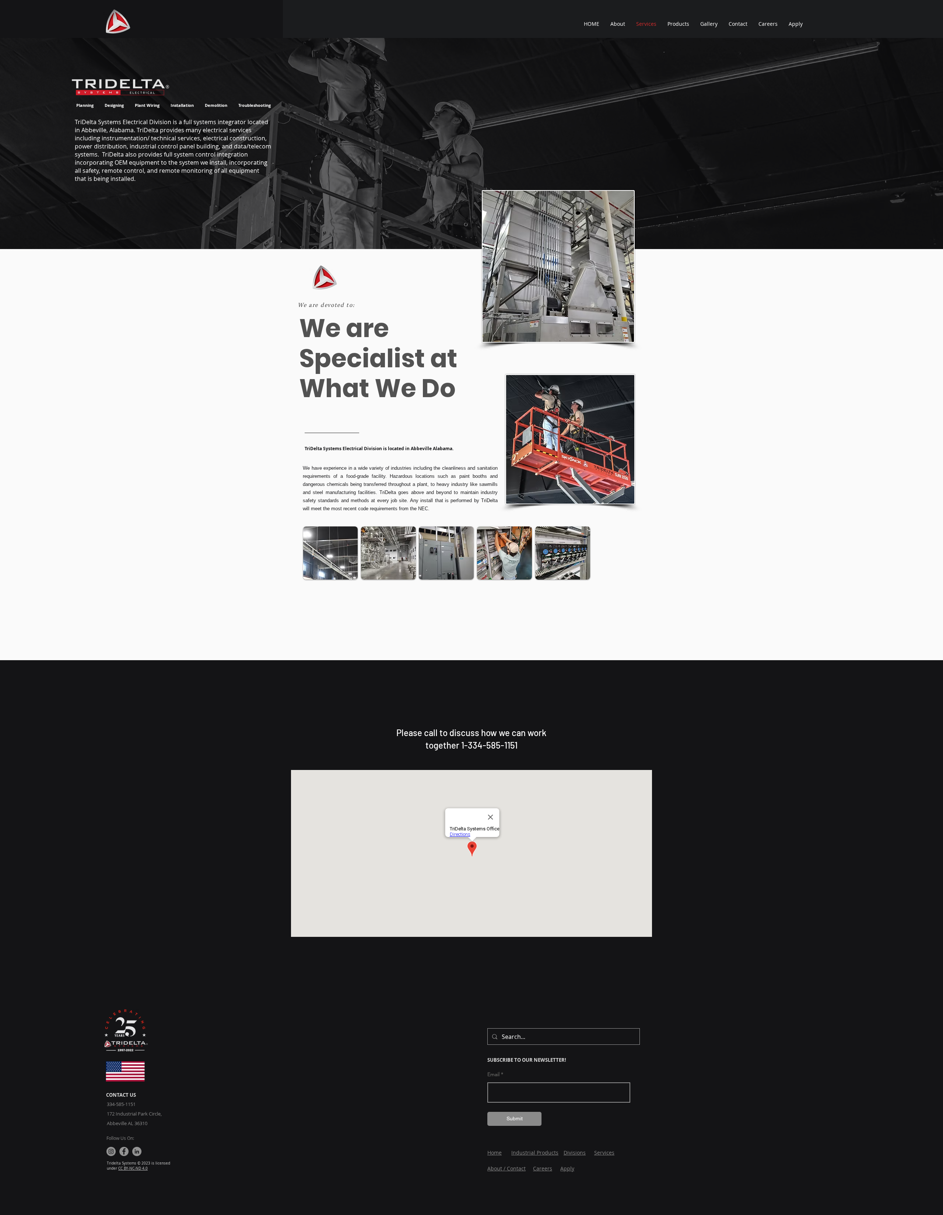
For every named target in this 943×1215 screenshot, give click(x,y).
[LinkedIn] (136, 1151)
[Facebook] (124, 1151)
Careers (542, 1168)
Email (493, 1074)
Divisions (575, 1152)
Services (604, 1152)
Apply (567, 1168)
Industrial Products (534, 1152)
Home (494, 1152)
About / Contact (506, 1168)
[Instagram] (111, 1151)
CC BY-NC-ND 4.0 (133, 1168)
